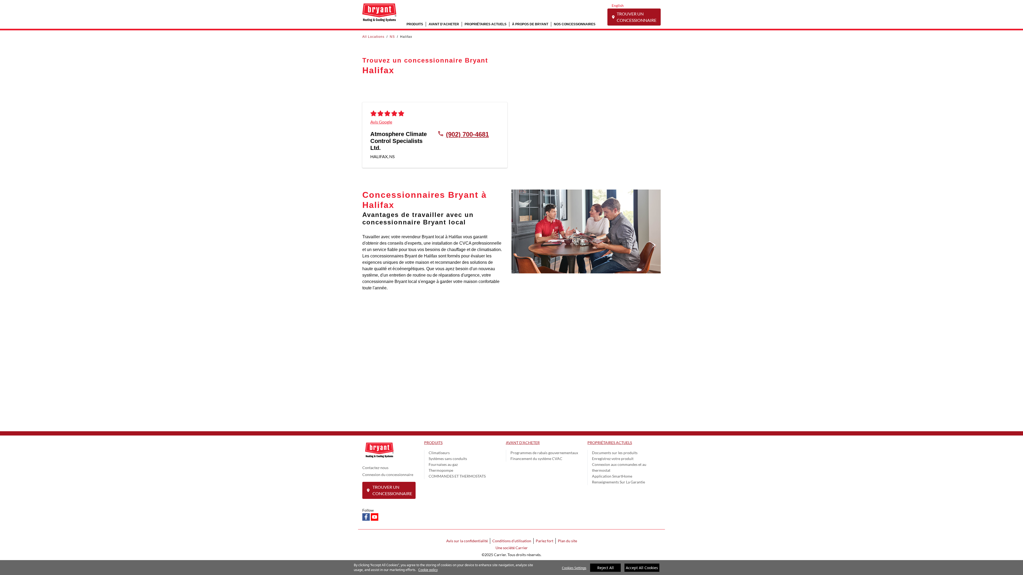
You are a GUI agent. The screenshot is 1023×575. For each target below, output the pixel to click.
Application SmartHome (612, 476)
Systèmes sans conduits (448, 458)
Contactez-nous (375, 467)
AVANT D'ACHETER (444, 24)
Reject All (605, 567)
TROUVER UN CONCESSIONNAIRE (636, 17)
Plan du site (567, 541)
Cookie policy (428, 570)
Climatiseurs (439, 452)
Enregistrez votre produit (613, 458)
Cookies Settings (574, 568)
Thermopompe (441, 470)
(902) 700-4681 (467, 134)
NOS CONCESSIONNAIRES (574, 24)
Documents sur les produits (615, 452)
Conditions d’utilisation (511, 541)
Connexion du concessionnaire (387, 474)
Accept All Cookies (642, 567)
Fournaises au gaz (443, 464)
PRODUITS (415, 24)
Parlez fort (544, 541)
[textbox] (433, 262)
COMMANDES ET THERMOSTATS (457, 476)
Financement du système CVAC (536, 458)
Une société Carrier (512, 547)
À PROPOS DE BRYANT (530, 24)
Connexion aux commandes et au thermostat (619, 467)
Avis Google (381, 121)
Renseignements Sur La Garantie (618, 482)
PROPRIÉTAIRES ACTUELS (485, 24)
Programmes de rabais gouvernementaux (544, 452)
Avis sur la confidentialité (467, 541)
